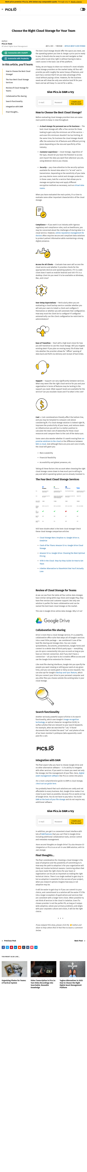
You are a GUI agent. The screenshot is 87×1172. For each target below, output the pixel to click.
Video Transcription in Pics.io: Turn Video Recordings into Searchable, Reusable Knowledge (43, 984)
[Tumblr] (23, 947)
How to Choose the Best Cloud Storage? (18, 72)
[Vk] (27, 947)
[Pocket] (31, 947)
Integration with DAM (14, 107)
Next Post (78, 941)
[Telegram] (35, 947)
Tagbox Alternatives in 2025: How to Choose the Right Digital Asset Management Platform (71, 984)
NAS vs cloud (41, 444)
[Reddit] (19, 947)
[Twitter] (7, 947)
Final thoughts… (12, 112)
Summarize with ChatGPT (18, 53)
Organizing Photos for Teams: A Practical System (14, 981)
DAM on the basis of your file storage (50, 799)
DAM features (46, 834)
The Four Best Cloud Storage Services (17, 81)
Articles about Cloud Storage (75, 46)
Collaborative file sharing (16, 96)
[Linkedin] (15, 947)
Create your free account (76, 103)
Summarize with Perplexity (18, 58)
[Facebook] (3, 947)
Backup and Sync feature (66, 673)
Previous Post (10, 941)
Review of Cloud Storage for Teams (17, 89)
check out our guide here (46, 783)
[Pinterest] (11, 947)
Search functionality (14, 101)
